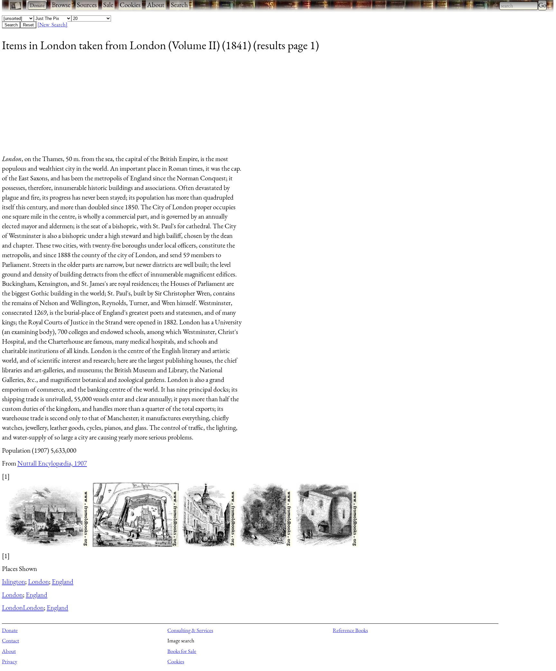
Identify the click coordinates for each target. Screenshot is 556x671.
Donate (10, 630)
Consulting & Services (190, 630)
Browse (61, 4)
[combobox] (518, 6)
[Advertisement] (195, 106)
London (38, 581)
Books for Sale (181, 651)
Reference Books (350, 630)
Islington (13, 581)
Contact (10, 640)
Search (179, 4)
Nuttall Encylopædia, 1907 (52, 463)
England (62, 581)
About (155, 4)
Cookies (130, 4)
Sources (87, 4)
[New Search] (52, 24)
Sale (108, 4)
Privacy (9, 661)
